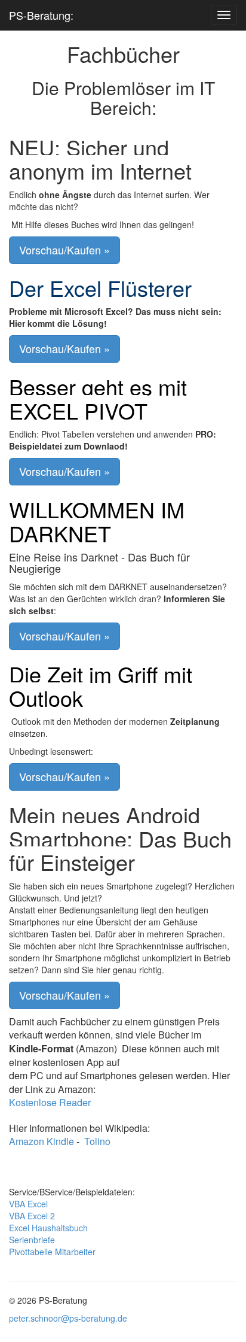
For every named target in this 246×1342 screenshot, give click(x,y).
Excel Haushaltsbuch (48, 1228)
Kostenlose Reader (50, 1102)
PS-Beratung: (41, 15)
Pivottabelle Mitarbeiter (52, 1252)
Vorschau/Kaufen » (64, 249)
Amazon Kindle (41, 1141)
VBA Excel (28, 1204)
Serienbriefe (32, 1240)
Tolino (97, 1141)
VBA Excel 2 (32, 1216)
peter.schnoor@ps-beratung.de (68, 1318)
